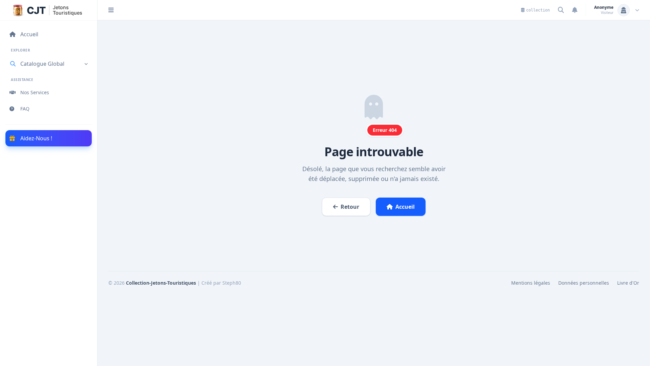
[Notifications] (575, 10)
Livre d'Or (628, 283)
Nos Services (34, 92)
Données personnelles (583, 283)
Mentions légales (530, 283)
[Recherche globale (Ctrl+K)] (561, 10)
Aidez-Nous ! (36, 138)
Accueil (405, 206)
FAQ (24, 108)
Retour (350, 206)
